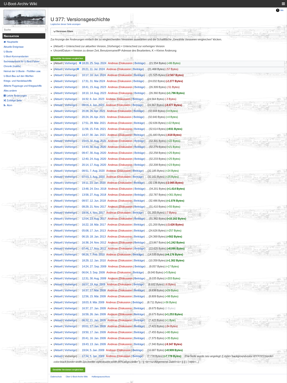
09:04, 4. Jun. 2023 (93, 105)
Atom (9, 105)
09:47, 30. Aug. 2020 (94, 152)
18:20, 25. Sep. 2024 (94, 63)
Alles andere (10, 90)
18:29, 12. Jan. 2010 (94, 260)
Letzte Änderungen (17, 95)
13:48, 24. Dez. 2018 (94, 188)
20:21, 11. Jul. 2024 (93, 69)
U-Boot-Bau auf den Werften (19, 76)
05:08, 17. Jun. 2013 (94, 230)
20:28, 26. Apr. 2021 (93, 111)
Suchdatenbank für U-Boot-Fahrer (22, 61)
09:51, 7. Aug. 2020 (93, 170)
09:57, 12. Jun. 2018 (94, 200)
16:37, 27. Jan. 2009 (94, 308)
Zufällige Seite (14, 100)
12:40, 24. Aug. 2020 (94, 158)
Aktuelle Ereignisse (14, 46)
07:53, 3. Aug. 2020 (93, 176)
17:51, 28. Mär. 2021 (94, 123)
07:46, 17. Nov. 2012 (94, 248)
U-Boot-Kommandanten (16, 56)
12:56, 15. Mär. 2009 (94, 296)
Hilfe (282, 10)
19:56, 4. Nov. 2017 (93, 212)
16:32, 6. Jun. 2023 (93, 99)
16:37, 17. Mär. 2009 (94, 290)
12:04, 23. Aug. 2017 (94, 218)
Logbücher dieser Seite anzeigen (65, 24)
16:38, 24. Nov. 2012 (94, 242)
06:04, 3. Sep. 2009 (93, 272)
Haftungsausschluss (101, 377)
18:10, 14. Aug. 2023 (94, 93)
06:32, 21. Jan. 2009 (94, 320)
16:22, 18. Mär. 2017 (94, 224)
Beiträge (139, 63)
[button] (167, 31)
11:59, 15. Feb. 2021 (94, 129)
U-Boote (8, 51)
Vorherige (70, 63)
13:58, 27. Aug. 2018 (94, 194)
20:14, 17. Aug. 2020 (94, 164)
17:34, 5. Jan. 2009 (93, 356)
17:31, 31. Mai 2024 (93, 81)
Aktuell (58, 69)
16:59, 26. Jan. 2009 (94, 314)
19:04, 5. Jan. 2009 (93, 350)
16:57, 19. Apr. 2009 (93, 284)
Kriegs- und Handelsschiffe (18, 80)
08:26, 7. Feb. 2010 (93, 254)
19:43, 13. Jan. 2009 (94, 344)
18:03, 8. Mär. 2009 (93, 302)
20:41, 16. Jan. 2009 (94, 338)
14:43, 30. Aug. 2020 (94, 146)
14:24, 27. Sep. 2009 (94, 266)
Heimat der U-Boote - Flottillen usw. (22, 71)
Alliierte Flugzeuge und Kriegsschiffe (23, 85)
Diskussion (126, 63)
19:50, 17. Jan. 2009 (94, 332)
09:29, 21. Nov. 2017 (94, 206)
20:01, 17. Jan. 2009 (94, 326)
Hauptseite (12, 41)
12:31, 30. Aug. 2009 (94, 278)
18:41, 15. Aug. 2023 (94, 87)
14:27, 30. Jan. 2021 (94, 135)
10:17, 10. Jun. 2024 (94, 75)
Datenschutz (56, 377)
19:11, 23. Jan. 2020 (94, 182)
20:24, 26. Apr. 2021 (93, 117)
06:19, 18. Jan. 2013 (94, 236)
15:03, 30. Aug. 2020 (94, 141)
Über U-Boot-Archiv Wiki (77, 377)
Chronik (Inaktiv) (12, 66)
